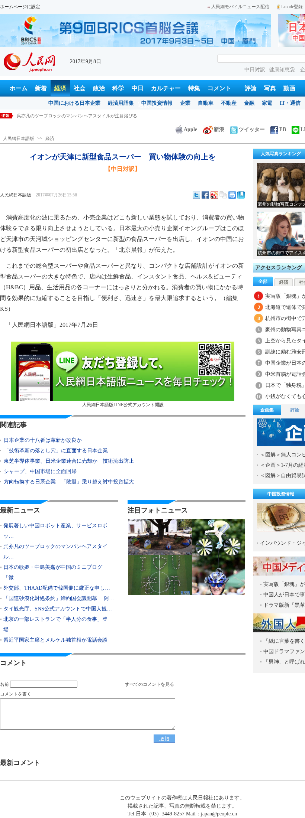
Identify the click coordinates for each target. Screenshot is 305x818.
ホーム (19, 88)
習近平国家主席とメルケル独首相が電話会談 (55, 640)
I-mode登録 (292, 6)
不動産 (229, 103)
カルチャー (166, 88)
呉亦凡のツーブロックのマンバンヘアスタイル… (55, 552)
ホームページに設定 (20, 6)
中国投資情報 (157, 103)
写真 (270, 88)
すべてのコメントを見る (149, 684)
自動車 (206, 103)
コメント (219, 88)
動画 (289, 88)
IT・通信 (290, 103)
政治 (99, 88)
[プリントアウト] (232, 195)
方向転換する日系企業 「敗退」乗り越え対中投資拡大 (69, 482)
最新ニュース (20, 510)
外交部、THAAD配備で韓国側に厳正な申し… (56, 588)
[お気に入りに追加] (241, 195)
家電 (267, 103)
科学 (118, 88)
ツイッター (252, 129)
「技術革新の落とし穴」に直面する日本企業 (56, 450)
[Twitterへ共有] (196, 195)
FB (282, 129)
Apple (190, 129)
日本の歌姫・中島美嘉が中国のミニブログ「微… (52, 572)
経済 (60, 88)
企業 (185, 103)
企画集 (267, 410)
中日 (138, 88)
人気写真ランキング (281, 153)
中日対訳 (254, 69)
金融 (249, 103)
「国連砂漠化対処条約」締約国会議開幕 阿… (58, 598)
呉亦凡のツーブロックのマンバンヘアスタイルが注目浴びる (77, 115)
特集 (194, 88)
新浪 (219, 129)
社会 (80, 88)
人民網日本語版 (18, 138)
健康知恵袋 (282, 69)
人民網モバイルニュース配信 (240, 6)
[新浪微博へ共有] (214, 195)
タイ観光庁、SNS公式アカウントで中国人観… (57, 609)
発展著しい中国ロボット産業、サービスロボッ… (55, 531)
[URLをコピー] (223, 195)
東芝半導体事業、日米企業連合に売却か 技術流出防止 (69, 461)
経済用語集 (121, 103)
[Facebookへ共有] (205, 195)
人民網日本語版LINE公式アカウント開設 (123, 404)
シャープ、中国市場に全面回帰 (40, 471)
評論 (251, 88)
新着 (41, 88)
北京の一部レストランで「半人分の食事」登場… (55, 624)
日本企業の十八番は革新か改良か (43, 440)
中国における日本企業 (74, 103)
